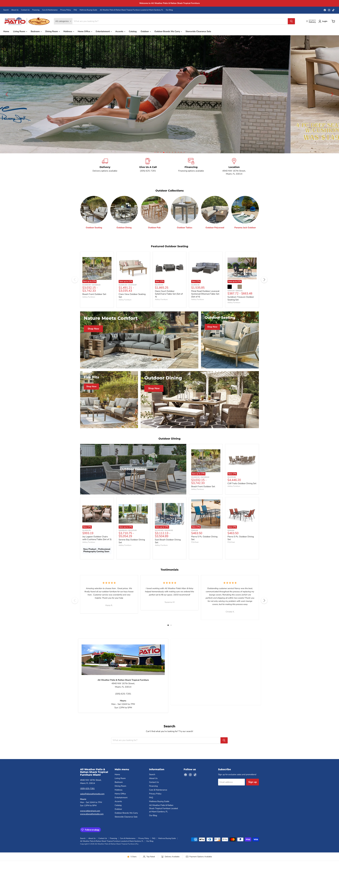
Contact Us (25, 10)
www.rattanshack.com (90, 817)
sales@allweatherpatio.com (92, 800)
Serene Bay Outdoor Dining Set (132, 547)
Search (6, 10)
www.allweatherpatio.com (92, 820)
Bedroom (35, 31)
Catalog (133, 31)
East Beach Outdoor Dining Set (168, 547)
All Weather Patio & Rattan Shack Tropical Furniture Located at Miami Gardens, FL (131, 10)
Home (6, 31)
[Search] (291, 21)
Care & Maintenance (50, 10)
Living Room (19, 31)
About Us (14, 10)
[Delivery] (104, 173)
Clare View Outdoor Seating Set (132, 302)
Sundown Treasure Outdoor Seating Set (241, 304)
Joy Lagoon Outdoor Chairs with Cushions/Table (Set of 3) (96, 544)
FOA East (195, 548)
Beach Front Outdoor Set (94, 300)
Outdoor (145, 31)
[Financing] (191, 173)
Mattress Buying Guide (88, 10)
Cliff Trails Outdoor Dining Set (242, 489)
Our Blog (169, 10)
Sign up (252, 788)
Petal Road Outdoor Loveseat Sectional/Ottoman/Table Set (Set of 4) (205, 300)
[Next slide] (331, 97)
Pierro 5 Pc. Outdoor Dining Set (204, 544)
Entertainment (103, 31)
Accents (119, 31)
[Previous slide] (7, 97)
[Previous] (75, 286)
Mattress (68, 31)
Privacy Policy (65, 10)
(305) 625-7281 (87, 794)
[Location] (234, 173)
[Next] (264, 286)
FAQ (75, 10)
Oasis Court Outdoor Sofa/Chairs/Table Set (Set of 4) (169, 300)
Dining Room (51, 31)
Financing (35, 10)
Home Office (84, 31)
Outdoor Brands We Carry (167, 31)
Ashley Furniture (88, 303)
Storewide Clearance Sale (198, 31)
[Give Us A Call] (148, 173)
